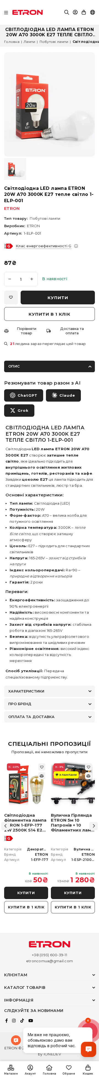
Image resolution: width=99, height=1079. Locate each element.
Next (93, 826)
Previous (5, 826)
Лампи (29, 42)
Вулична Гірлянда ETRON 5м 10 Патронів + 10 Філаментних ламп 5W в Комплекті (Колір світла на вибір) (72, 823)
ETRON (12, 208)
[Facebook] (6, 1020)
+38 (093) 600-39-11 (49, 955)
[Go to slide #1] (15, 169)
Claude (67, 395)
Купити (26, 893)
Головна (12, 42)
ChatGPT (27, 395)
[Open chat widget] (88, 1049)
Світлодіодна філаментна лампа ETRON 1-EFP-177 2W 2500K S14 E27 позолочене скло (25, 823)
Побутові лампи (54, 42)
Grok (23, 410)
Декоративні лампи (46, 849)
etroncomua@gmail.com (49, 961)
